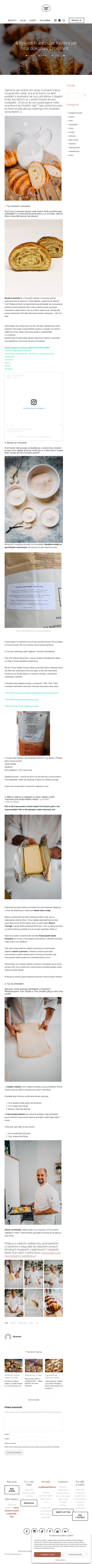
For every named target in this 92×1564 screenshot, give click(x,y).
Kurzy (33, 20)
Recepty (12, 20)
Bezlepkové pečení (75, 113)
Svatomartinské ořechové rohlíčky (52, 1376)
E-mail (7, 1439)
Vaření (71, 155)
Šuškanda (72, 144)
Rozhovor (72, 136)
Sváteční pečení (74, 147)
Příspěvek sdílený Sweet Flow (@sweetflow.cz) (33, 437)
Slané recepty (73, 140)
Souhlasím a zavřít (47, 1554)
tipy (37, 1323)
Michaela (44, 55)
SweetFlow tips (74, 151)
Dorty (71, 121)
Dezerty (71, 117)
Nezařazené (73, 124)
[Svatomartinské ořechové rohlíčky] (54, 1365)
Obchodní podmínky (26, 1551)
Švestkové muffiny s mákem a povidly (12, 1376)
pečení (31, 1323)
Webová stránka (10, 1443)
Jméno (7, 1434)
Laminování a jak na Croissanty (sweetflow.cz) (32, 1254)
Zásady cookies (60, 1560)
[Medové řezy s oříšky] (34, 1365)
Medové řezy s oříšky (33, 1375)
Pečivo (71, 128)
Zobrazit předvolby (75, 1554)
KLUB (23, 20)
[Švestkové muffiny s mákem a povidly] (13, 1365)
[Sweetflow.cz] (46, 8)
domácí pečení (22, 1323)
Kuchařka (45, 20)
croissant (12, 1323)
